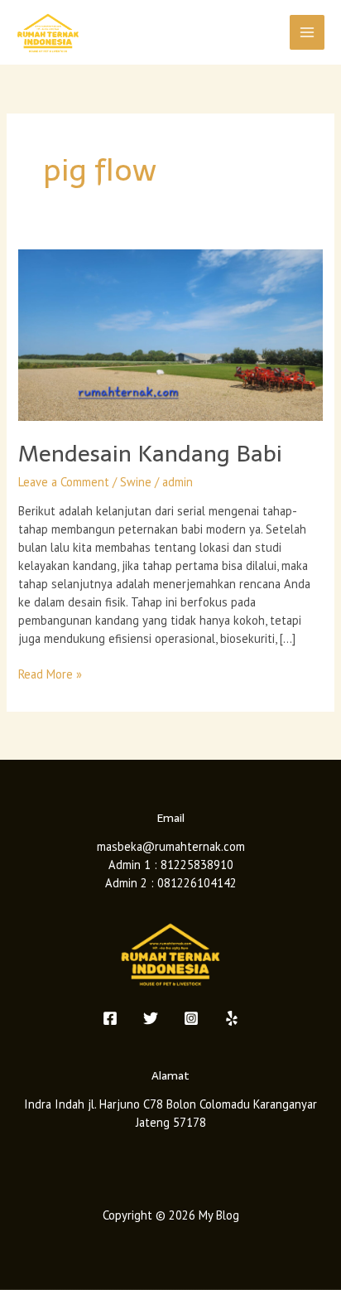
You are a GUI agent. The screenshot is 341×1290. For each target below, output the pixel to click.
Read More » (50, 673)
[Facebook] (110, 1018)
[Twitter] (150, 1018)
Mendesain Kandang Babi (150, 453)
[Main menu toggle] (307, 32)
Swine (135, 482)
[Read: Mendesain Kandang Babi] (170, 333)
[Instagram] (191, 1018)
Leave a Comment (63, 482)
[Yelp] (231, 1018)
